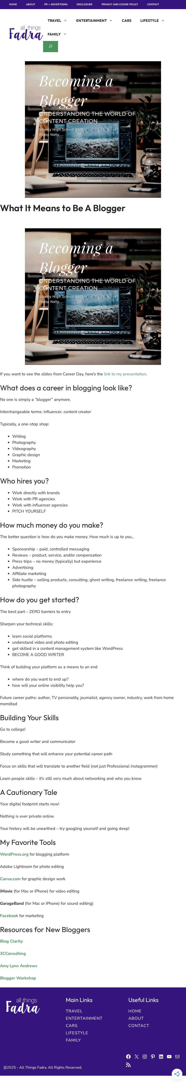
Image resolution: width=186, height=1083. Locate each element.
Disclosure (85, 4)
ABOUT (136, 1018)
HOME (135, 1011)
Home (13, 4)
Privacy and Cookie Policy (120, 4)
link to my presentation (125, 374)
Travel (54, 20)
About (30, 4)
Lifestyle (149, 20)
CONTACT (138, 1025)
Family (54, 34)
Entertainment (91, 20)
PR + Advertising (56, 4)
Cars (126, 20)
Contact (153, 4)
